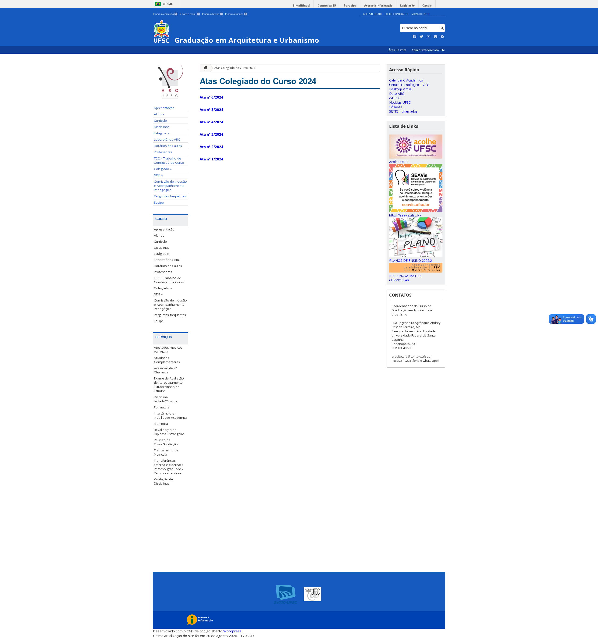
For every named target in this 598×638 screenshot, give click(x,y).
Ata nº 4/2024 (211, 122)
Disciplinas (161, 127)
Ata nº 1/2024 (211, 159)
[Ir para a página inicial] (204, 68)
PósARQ (395, 107)
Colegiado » (163, 169)
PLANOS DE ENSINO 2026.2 (410, 260)
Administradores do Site (428, 50)
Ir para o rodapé (235, 14)
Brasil (168, 4)
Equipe (159, 202)
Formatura (162, 407)
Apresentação (164, 108)
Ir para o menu (189, 14)
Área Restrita (397, 50)
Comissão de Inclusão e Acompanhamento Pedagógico (170, 185)
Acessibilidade (372, 14)
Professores (163, 152)
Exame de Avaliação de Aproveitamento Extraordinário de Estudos (169, 384)
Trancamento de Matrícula (166, 452)
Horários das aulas (168, 146)
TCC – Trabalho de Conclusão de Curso (169, 160)
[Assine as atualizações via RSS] (443, 37)
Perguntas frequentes (170, 196)
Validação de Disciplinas (163, 481)
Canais (427, 5)
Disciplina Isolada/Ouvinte (165, 399)
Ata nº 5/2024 (211, 109)
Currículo (160, 120)
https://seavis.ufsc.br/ (405, 215)
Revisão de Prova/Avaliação (166, 442)
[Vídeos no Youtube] (429, 37)
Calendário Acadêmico (406, 80)
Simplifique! (301, 5)
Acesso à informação (378, 5)
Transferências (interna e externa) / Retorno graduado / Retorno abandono (168, 466)
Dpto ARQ (397, 93)
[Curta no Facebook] (414, 37)
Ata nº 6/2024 (211, 97)
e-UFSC (394, 98)
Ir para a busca (212, 14)
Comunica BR (327, 5)
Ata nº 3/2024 (211, 134)
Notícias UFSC (400, 102)
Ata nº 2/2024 (211, 146)
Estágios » (161, 133)
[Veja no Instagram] (436, 37)
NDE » (158, 175)
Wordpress (232, 631)
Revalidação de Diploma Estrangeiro (169, 432)
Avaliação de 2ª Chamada (165, 370)
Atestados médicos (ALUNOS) (168, 349)
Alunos (159, 114)
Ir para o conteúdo (165, 14)
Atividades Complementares (167, 360)
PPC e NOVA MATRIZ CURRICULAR (405, 277)
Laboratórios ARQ (167, 139)
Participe (350, 5)
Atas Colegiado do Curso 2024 (234, 68)
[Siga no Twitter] (422, 37)
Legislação (407, 5)
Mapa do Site (420, 14)
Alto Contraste (397, 14)
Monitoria (161, 424)
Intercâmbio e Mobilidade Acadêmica (170, 415)
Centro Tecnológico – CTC (409, 84)
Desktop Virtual (400, 89)
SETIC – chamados (403, 111)
